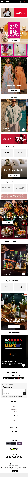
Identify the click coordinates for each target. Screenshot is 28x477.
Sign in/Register (14, 404)
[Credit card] (14, 443)
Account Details (14, 411)
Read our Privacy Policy (18, 396)
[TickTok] (21, 457)
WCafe (14, 420)
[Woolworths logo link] (5, 1)
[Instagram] (15, 457)
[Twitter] (10, 457)
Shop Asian (7, 222)
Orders (14, 406)
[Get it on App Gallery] (21, 378)
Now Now (14, 423)
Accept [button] (14, 471)
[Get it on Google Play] (13, 378)
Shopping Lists (14, 409)
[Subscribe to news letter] (24, 393)
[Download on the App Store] (6, 378)
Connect (14, 417)
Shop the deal (14, 40)
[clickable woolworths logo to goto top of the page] (14, 372)
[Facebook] (7, 457)
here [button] (20, 468)
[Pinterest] (13, 457)
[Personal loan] (19, 443)
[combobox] (15, 6)
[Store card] (8, 443)
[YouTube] (18, 457)
